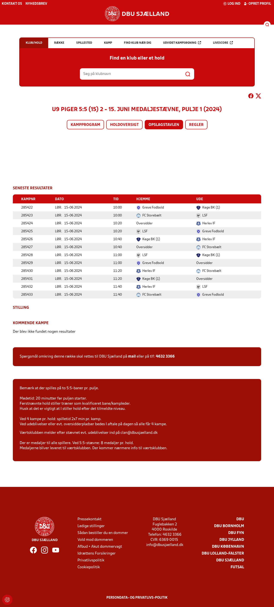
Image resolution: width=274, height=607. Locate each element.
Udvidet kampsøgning (179, 43)
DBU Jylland (231, 540)
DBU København (228, 547)
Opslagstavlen (164, 125)
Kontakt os (12, 3)
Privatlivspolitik (90, 560)
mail (132, 356)
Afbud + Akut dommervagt (99, 547)
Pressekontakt (89, 519)
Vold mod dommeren (95, 540)
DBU (240, 519)
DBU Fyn (236, 533)
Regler (196, 125)
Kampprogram (85, 125)
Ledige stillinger (91, 526)
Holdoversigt (124, 125)
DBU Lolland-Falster (223, 553)
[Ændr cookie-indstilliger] (7, 600)
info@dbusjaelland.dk (164, 545)
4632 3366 (165, 356)
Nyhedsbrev (36, 3)
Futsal (237, 567)
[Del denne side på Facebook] (250, 96)
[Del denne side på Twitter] (258, 96)
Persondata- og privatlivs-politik (137, 597)
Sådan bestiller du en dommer (102, 533)
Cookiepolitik (88, 567)
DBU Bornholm (229, 526)
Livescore (220, 43)
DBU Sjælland (230, 560)
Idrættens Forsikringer (96, 553)
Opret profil (260, 3)
